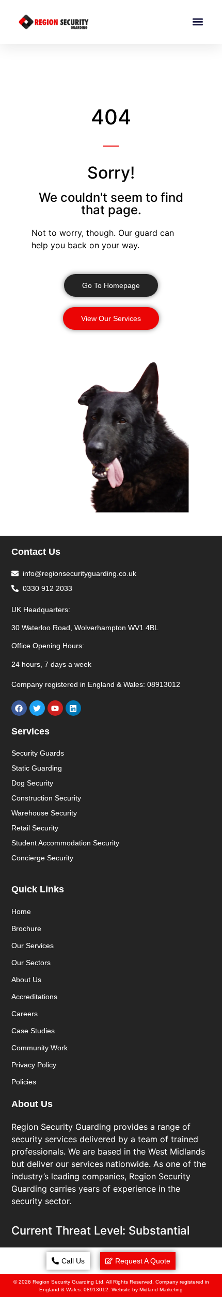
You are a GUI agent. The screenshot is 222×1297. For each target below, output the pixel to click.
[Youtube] (55, 708)
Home (21, 911)
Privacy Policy (33, 1065)
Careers (24, 1014)
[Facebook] (19, 708)
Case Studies (33, 1031)
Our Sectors (31, 962)
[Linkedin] (73, 708)
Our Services (32, 945)
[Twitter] (37, 708)
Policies (23, 1082)
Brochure (26, 928)
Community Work (39, 1048)
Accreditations (34, 996)
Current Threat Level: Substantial (100, 1230)
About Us (26, 979)
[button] (197, 21)
